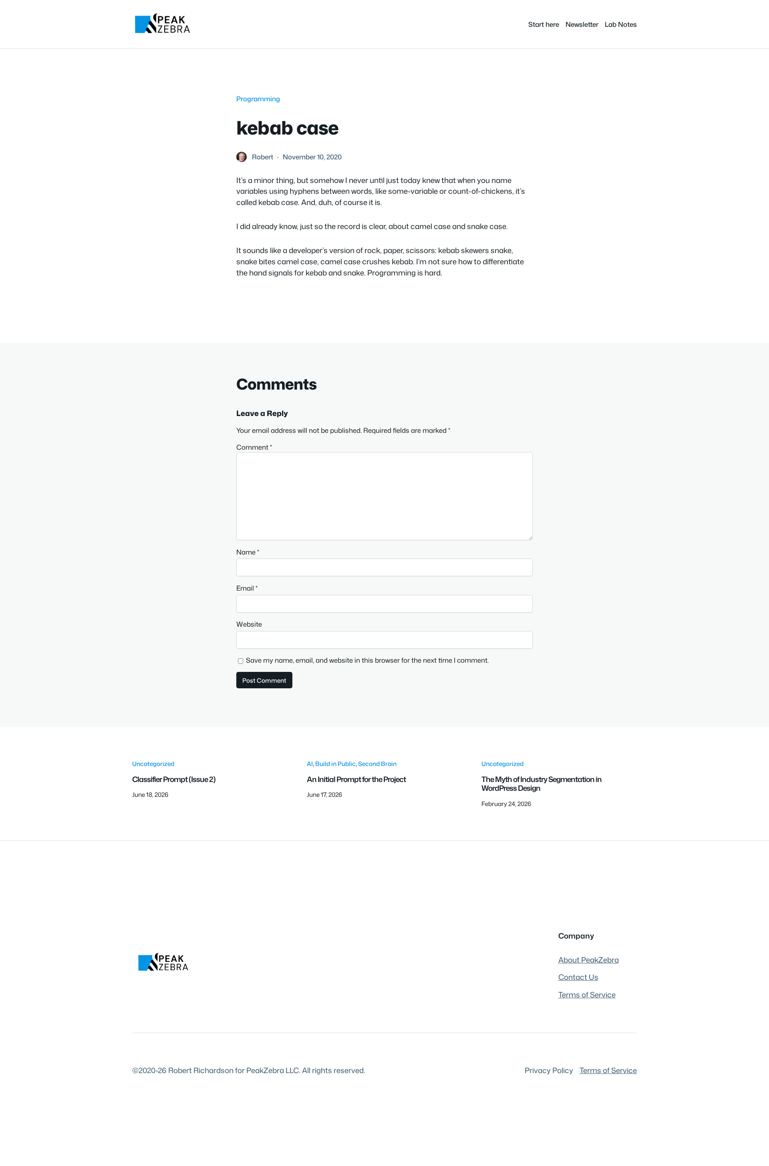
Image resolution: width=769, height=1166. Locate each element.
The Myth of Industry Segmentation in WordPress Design (541, 784)
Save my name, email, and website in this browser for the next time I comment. (367, 660)
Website (249, 624)
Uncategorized (153, 763)
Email (247, 588)
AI (310, 763)
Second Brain (377, 763)
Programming (258, 98)
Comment (254, 447)
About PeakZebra (588, 960)
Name (247, 552)
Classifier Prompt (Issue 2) (173, 779)
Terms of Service (587, 994)
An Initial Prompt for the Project (356, 779)
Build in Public (335, 763)
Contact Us (578, 977)
